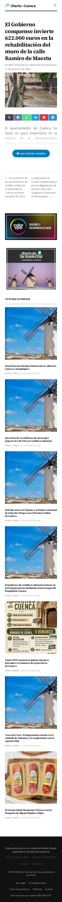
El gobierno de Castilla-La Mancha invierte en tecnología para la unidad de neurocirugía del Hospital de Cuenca (30, 588)
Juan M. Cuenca (28, 65)
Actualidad (47, 65)
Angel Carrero (12, 670)
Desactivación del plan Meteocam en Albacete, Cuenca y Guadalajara (31, 368)
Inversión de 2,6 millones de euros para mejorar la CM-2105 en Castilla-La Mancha (28, 440)
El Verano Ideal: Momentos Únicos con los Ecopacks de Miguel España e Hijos (28, 812)
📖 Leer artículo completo (31, 153)
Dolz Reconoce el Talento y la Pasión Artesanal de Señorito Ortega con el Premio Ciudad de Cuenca (31, 513)
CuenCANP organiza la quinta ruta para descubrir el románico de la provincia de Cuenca (27, 663)
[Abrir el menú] (55, 5)
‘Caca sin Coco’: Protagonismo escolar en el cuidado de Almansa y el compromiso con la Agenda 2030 (29, 738)
